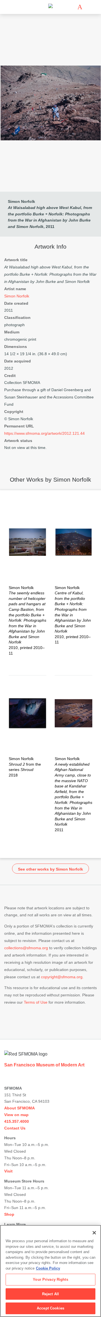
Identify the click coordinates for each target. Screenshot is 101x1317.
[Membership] (71, 7)
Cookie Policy (48, 1268)
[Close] (94, 1233)
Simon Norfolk (21, 201)
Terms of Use (35, 1002)
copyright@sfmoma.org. (62, 977)
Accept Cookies (50, 1308)
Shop (9, 1214)
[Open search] (88, 7)
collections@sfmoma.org (26, 948)
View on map (16, 1114)
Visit (8, 1171)
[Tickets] (79, 7)
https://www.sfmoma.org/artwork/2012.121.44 (44, 433)
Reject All (50, 1294)
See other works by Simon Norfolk (50, 869)
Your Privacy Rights (50, 1279)
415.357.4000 (16, 1121)
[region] (50, 1271)
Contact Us (15, 1128)
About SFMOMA (19, 1108)
